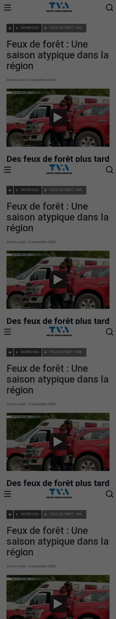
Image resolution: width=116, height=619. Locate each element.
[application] (58, 309)
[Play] (58, 309)
